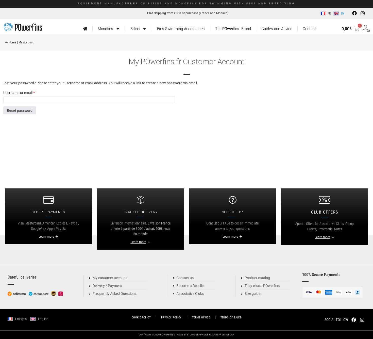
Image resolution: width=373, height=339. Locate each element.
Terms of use (201, 317)
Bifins (135, 28)
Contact (309, 28)
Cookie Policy (141, 317)
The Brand (233, 28)
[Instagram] (363, 13)
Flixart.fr (215, 334)
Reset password (19, 110)
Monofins (105, 28)
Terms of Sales (231, 317)
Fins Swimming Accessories (181, 28)
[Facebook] (354, 13)
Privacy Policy (171, 317)
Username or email (25, 92)
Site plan (228, 334)
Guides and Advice (276, 28)
